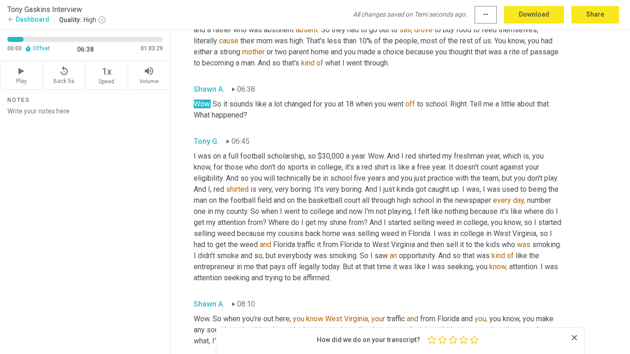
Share (595, 14)
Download (534, 14)
